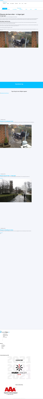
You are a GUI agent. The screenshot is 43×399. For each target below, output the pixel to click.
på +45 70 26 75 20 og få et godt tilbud (19, 85)
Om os (22, 3)
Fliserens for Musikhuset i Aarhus (6, 229)
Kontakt (25, 3)
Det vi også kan (12, 3)
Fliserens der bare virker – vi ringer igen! (8, 175)
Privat (19, 3)
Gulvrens (8, 3)
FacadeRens (1, 0)
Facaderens (4, 3)
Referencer (16, 3)
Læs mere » (1, 178)
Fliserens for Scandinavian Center (6, 121)
